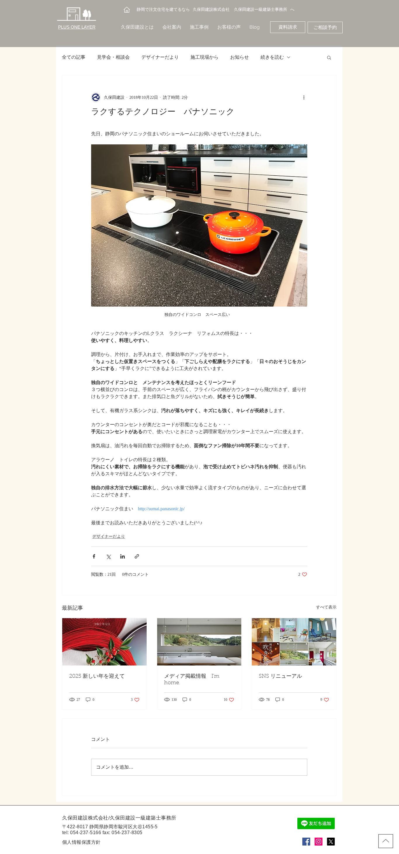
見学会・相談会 (113, 57)
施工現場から (204, 57)
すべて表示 (326, 607)
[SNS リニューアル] (294, 641)
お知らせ (239, 57)
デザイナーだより (160, 57)
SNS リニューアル (280, 676)
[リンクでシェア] (137, 556)
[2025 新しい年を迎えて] (104, 641)
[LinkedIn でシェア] (122, 556)
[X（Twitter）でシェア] (108, 556)
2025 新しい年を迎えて (97, 676)
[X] (331, 842)
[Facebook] (306, 842)
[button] (329, 57)
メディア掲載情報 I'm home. (191, 680)
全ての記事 (73, 57)
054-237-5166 (85, 832)
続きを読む (272, 57)
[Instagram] (318, 842)
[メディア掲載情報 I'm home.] (199, 641)
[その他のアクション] (303, 97)
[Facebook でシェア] (94, 556)
